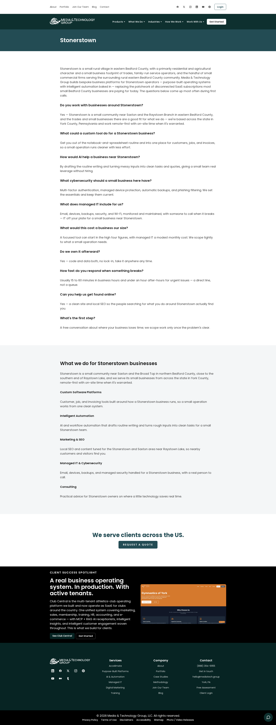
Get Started (216, 21)
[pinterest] (209, 7)
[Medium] (60, 678)
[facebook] (177, 7)
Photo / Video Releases (180, 719)
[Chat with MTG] (268, 717)
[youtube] (203, 7)
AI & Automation (115, 676)
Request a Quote (138, 544)
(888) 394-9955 (206, 665)
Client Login (206, 693)
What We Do (135, 21)
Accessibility (143, 719)
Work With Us (194, 21)
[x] (184, 7)
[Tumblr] (68, 678)
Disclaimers (126, 719)
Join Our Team (80, 6)
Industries (154, 21)
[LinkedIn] (53, 671)
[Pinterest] (83, 671)
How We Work (173, 21)
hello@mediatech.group (206, 676)
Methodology (160, 682)
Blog (94, 6)
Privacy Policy (90, 719)
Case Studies (160, 676)
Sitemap (159, 719)
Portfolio (64, 6)
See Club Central (62, 635)
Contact (104, 6)
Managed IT (115, 682)
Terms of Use (109, 719)
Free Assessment (206, 687)
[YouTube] (53, 678)
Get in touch (206, 671)
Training (115, 693)
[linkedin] (197, 7)
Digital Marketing (115, 687)
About (53, 6)
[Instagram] (76, 671)
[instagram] (190, 7)
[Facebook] (60, 671)
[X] (68, 671)
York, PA (206, 682)
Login (220, 6)
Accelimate (115, 665)
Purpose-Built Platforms (115, 671)
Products (117, 21)
